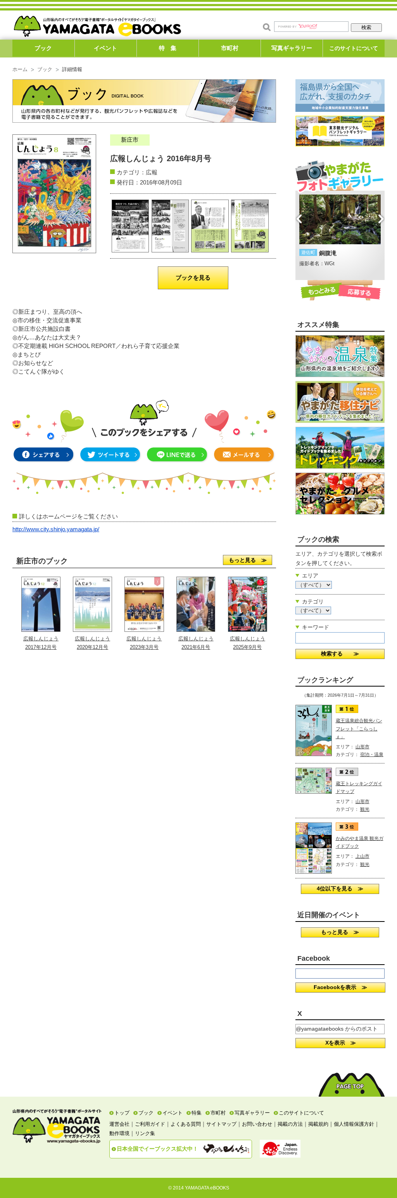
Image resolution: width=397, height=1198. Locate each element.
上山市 (362, 856)
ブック (43, 48)
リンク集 (145, 1133)
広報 (151, 172)
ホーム (20, 69)
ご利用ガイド (150, 1124)
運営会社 (119, 1124)
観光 (364, 809)
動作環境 (119, 1133)
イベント (105, 48)
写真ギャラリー (291, 48)
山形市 (362, 746)
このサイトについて (353, 48)
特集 (197, 1113)
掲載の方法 (290, 1124)
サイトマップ (221, 1124)
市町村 (229, 48)
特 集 (167, 48)
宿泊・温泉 (371, 754)
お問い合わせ (257, 1124)
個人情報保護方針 (354, 1124)
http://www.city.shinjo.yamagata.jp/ (55, 529)
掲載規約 (318, 1124)
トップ (121, 1113)
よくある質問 (186, 1124)
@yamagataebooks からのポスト (337, 1029)
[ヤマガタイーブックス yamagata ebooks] (97, 23)
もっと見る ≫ (248, 560)
